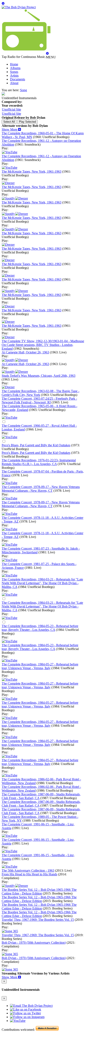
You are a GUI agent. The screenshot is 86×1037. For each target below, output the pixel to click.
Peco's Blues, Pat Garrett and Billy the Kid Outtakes (36, 445)
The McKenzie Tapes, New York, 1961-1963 (31, 171)
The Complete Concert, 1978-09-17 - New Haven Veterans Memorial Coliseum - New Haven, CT (41, 488)
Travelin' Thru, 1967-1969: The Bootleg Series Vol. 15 (38, 919)
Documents (17, 79)
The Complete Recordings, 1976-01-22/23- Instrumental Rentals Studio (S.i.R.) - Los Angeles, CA (39, 462)
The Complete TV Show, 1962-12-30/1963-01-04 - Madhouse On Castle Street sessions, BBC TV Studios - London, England (43, 344)
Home (14, 64)
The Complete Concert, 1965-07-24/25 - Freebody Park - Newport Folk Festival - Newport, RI (39, 400)
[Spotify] (8, 198)
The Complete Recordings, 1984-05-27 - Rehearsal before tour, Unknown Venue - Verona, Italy (40, 666)
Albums (15, 68)
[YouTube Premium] (9, 152)
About (14, 83)
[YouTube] (9, 417)
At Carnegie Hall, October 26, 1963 (25, 352)
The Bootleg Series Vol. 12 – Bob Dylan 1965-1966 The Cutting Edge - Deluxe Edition (39, 891)
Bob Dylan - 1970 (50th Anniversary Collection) (34, 942)
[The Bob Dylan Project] (19, 7)
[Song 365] (10, 931)
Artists (14, 75)
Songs (14, 72)
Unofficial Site (11, 109)
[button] (11, 129)
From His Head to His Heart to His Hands (29, 874)
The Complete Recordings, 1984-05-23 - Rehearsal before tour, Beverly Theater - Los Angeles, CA (40, 627)
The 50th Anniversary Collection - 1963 (28, 870)
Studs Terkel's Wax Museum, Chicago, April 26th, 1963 (38, 375)
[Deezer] (8, 183)
